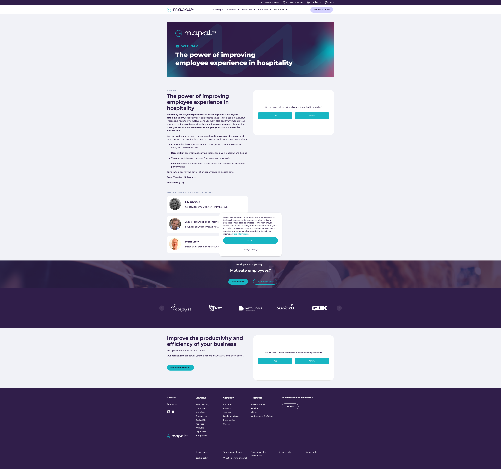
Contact (171, 397)
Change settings (250, 249)
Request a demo (322, 10)
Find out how (238, 282)
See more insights (265, 282)
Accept (250, 240)
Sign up (290, 406)
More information (240, 234)
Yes (275, 116)
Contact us (172, 404)
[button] (161, 308)
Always (312, 116)
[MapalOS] (180, 9)
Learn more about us (180, 368)
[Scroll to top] (495, 463)
